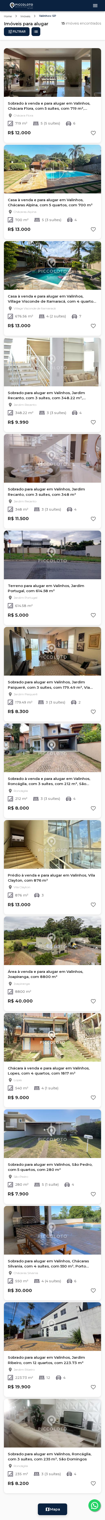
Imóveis (25, 16)
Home (8, 16)
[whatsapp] (94, 1505)
